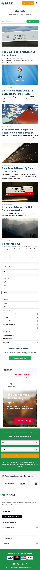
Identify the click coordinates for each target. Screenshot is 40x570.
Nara (5, 285)
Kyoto (5, 282)
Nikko (5, 289)
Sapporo (6, 296)
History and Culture (7, 317)
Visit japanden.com (10, 516)
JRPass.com (6, 342)
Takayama (6, 299)
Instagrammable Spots (8, 335)
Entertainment (6, 321)
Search (31, 22)
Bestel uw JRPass (28, 3)
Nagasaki (6, 303)
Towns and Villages (7, 310)
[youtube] (27, 563)
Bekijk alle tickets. (14, 464)
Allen (4, 271)
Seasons (5, 328)
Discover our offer (22, 421)
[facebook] (14, 563)
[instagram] (23, 563)
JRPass (15, 567)
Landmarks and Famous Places (10, 314)
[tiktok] (18, 563)
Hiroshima (6, 278)
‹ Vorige (5, 257)
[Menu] (37, 3)
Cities (4, 275)
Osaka (5, 292)
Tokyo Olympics (7, 331)
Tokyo (5, 307)
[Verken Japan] (7, 3)
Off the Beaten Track (8, 338)
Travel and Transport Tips (9, 324)
